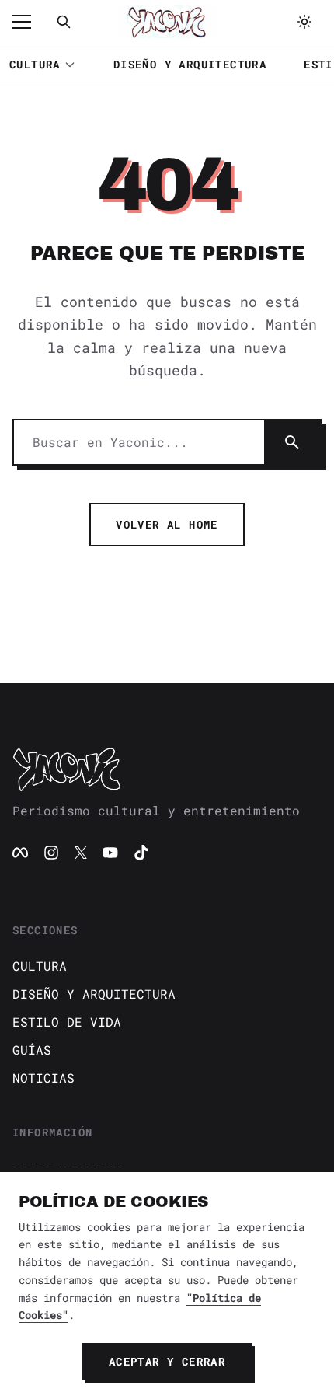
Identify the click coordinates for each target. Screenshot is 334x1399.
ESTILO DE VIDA (66, 1021)
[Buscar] (64, 22)
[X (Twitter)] (81, 852)
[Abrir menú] (29, 22)
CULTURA (35, 64)
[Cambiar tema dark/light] (304, 22)
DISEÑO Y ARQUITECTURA (189, 64)
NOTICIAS (43, 1077)
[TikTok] (141, 852)
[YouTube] (110, 852)
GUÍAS (31, 1049)
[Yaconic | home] (167, 768)
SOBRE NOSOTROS (66, 1168)
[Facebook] (20, 852)
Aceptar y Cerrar (167, 1361)
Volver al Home (167, 524)
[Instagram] (51, 852)
